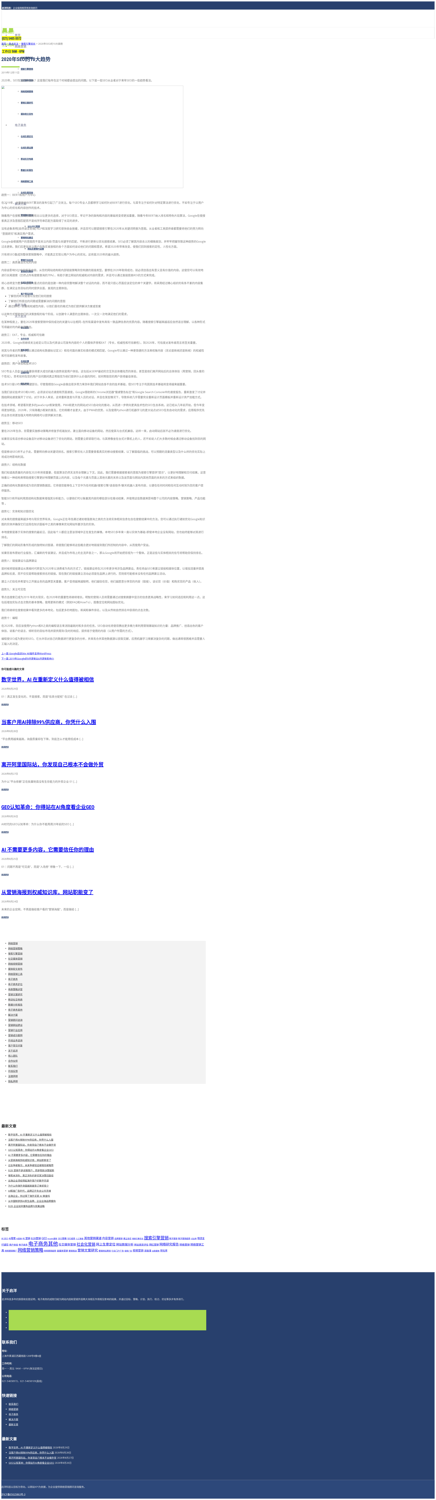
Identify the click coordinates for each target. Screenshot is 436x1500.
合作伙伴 (25, 339)
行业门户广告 (118, 1250)
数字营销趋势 (184, 1238)
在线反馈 (13, 1071)
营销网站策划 (105, 1250)
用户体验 (13, 1244)
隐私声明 (13, 1081)
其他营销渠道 (93, 1238)
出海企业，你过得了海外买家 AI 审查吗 (29, 1196)
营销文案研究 (15, 994)
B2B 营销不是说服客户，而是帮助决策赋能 (31, 1170)
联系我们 (13, 1066)
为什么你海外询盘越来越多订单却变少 (28, 1185)
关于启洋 (13, 1050)
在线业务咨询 (15, 1040)
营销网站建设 (27, 238)
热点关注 (13, 43)
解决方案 (13, 1014)
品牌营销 (118, 1238)
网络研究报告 (169, 1244)
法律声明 (13, 1076)
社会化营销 (86, 1244)
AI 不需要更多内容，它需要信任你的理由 (47, 850)
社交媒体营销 (15, 958)
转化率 (163, 1250)
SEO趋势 (71, 1238)
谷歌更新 (156, 1251)
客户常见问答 (15, 1045)
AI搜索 (12, 1238)
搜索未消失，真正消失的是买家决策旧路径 (30, 1175)
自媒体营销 (62, 1250)
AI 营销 (26, 1238)
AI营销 (19, 1238)
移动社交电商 (15, 999)
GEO (44, 1238)
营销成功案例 (15, 1035)
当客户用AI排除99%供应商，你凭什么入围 (48, 722)
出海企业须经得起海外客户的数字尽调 (28, 1180)
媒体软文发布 (15, 968)
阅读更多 (5, 704)
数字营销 (173, 1238)
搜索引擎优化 (28, 43)
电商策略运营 (15, 989)
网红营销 (154, 1244)
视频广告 (128, 1251)
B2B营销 (36, 1238)
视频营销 (138, 1250)
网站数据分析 (125, 1244)
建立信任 (127, 1238)
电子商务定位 (15, 984)
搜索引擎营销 (27, 69)
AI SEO (4, 1238)
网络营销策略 (15, 948)
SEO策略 (62, 1238)
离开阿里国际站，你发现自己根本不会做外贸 (52, 764)
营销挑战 (73, 1250)
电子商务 (13, 979)
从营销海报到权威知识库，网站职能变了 (47, 892)
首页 (18, 35)
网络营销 (20, 46)
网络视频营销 (15, 963)
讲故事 (147, 1250)
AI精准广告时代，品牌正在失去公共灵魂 (29, 1190)
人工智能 (79, 1238)
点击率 (194, 1238)
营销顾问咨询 (15, 1020)
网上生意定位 (105, 1244)
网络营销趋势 (50, 1250)
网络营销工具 (15, 974)
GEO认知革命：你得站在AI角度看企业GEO (48, 807)
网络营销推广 (11, 1250)
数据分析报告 (15, 1004)
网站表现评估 (141, 1244)
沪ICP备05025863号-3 (13, 1494)
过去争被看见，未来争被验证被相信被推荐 (30, 1165)
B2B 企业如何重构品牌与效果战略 (26, 1206)
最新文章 (13, 1424)
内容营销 (108, 1238)
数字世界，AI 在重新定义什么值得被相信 (47, 679)
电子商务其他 (15, 1009)
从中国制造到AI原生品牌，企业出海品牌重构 (32, 1201)
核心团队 (13, 1055)
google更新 (52, 1238)
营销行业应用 (15, 1030)
